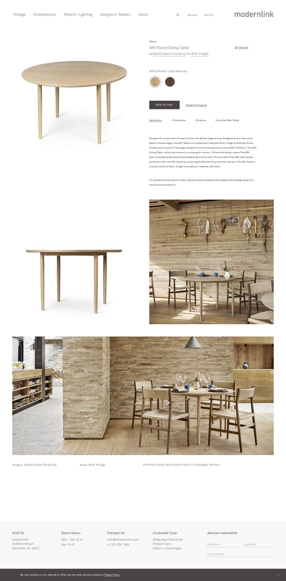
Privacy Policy (111, 575)
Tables (152, 42)
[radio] (155, 82)
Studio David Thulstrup (169, 53)
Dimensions (178, 120)
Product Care (162, 544)
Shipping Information (168, 539)
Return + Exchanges (167, 548)
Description (155, 120)
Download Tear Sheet (227, 120)
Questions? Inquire (196, 105)
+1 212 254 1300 (118, 544)
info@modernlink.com (123, 539)
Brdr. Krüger (200, 53)
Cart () (208, 15)
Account (192, 15)
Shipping (200, 120)
